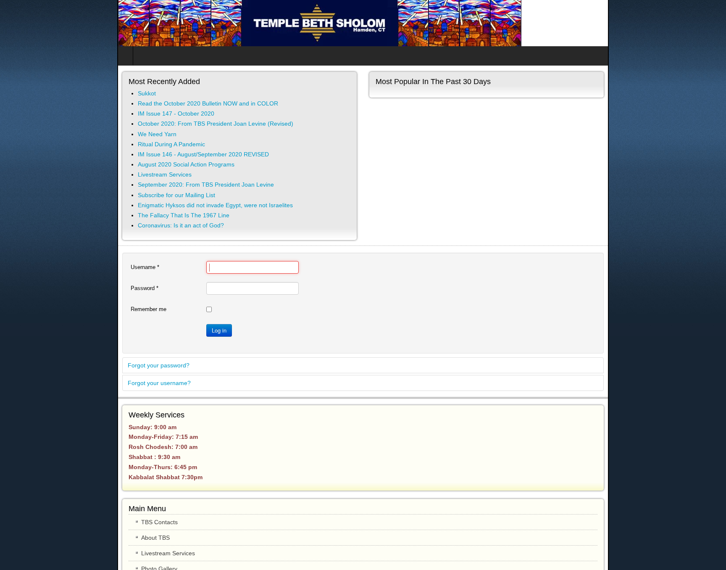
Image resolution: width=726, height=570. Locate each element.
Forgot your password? (41, 365)
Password (27, 288)
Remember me (31, 309)
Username (27, 267)
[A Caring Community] (202, 23)
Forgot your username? (42, 383)
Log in (102, 330)
